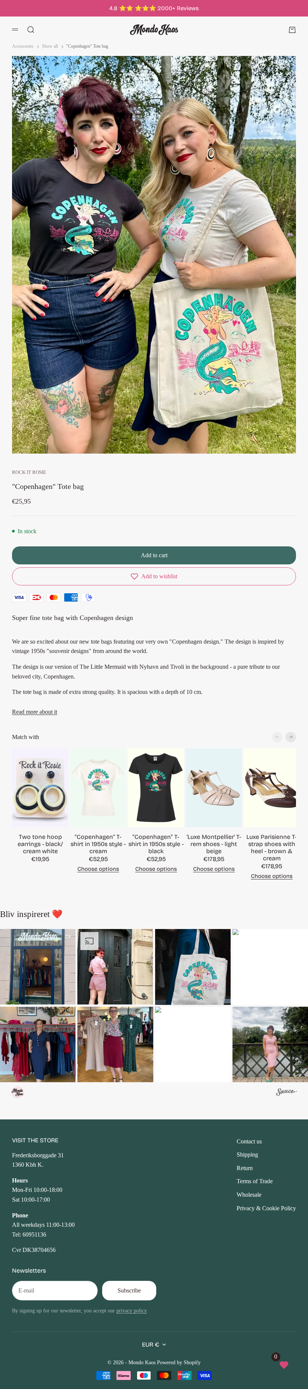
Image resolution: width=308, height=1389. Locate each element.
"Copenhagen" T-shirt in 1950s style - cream (98, 844)
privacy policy (131, 1311)
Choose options (98, 869)
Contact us (249, 1141)
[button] (154, 576)
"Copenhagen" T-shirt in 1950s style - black (156, 844)
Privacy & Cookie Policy (266, 1208)
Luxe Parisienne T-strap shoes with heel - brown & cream (271, 847)
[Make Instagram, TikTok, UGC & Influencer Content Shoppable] (286, 1093)
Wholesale (249, 1194)
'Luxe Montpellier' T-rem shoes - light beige (214, 844)
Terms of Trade (255, 1181)
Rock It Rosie (29, 472)
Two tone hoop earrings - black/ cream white (40, 844)
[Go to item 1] (124, 438)
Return (245, 1168)
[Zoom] (277, 435)
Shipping (247, 1154)
